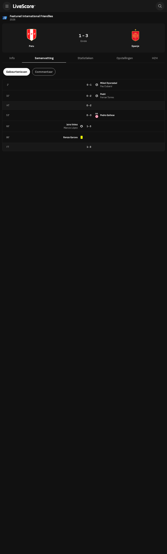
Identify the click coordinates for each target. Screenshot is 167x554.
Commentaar (44, 72)
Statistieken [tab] (85, 58)
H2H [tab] (155, 58)
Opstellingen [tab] (125, 58)
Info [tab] (12, 58)
